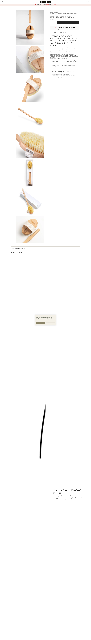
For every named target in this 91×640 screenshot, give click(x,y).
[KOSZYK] (88, 2)
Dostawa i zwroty (16, 252)
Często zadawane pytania (18, 248)
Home (51, 12)
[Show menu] (2, 2)
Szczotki (55, 12)
